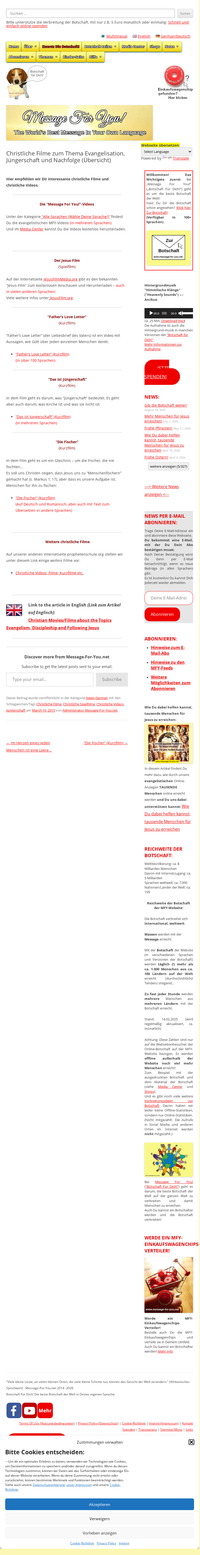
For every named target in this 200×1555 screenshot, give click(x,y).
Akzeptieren (99, 1504)
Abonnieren (19, 56)
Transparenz (148, 1429)
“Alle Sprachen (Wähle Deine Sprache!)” (76, 216)
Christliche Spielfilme (79, 704)
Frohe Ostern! (156, 457)
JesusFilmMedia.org (61, 279)
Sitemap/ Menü (171, 1429)
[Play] (151, 313)
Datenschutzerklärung (49, 1485)
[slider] (186, 312)
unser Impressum (79, 1485)
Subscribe (112, 679)
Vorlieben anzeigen (100, 1533)
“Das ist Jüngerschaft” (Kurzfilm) (43, 416)
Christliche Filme (48, 704)
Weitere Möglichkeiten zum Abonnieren (171, 683)
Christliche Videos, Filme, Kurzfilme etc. (50, 572)
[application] (168, 313)
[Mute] (180, 313)
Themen (46, 56)
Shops (155, 46)
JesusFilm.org (61, 297)
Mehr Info (165, 1351)
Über (28, 46)
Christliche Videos (110, 704)
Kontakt (187, 1423)
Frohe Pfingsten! (158, 428)
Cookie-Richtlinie (82, 1543)
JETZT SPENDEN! (156, 372)
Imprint (124, 1543)
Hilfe (93, 56)
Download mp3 (173, 320)
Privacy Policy (106, 1543)
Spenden (128, 1429)
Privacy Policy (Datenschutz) (98, 1423)
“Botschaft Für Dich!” (162, 1186)
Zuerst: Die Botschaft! (60, 46)
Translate (181, 158)
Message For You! (174, 1181)
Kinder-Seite (73, 56)
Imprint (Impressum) (164, 1423)
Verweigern (99, 1518)
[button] (191, 1442)
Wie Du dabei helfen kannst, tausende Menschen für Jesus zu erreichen (164, 443)
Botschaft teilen (98, 46)
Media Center (133, 46)
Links (189, 1429)
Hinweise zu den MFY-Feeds (168, 665)
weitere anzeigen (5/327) (168, 466)
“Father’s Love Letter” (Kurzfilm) (42, 354)
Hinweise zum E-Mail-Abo (168, 650)
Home (14, 46)
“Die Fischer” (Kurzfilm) (35, 497)
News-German (97, 697)
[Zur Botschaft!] (168, 1175)
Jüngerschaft (15, 710)
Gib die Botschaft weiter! (165, 405)
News (169, 46)
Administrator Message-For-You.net (90, 710)
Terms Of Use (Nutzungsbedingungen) (47, 1423)
